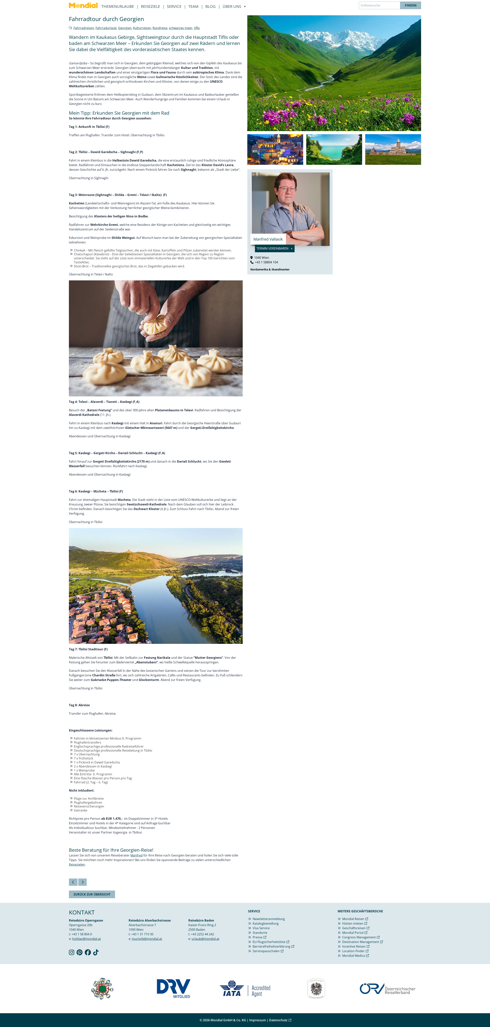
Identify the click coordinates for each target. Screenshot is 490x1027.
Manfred (136, 855)
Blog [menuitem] (211, 6)
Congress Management (359, 937)
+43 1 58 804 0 (82, 934)
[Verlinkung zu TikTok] (96, 953)
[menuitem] (83, 5)
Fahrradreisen (84, 28)
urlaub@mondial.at (205, 939)
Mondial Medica (353, 956)
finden (410, 5)
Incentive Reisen (354, 946)
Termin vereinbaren (272, 248)
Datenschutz (278, 1020)
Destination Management (360, 942)
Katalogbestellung (266, 923)
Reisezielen (77, 864)
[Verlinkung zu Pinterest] (79, 953)
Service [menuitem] (174, 6)
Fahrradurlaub (106, 28)
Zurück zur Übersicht (92, 894)
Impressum (257, 1020)
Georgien (124, 28)
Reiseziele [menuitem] (151, 6)
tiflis (197, 28)
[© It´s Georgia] (275, 149)
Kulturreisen (142, 28)
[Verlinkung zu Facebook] (88, 953)
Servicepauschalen (266, 951)
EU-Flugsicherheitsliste (269, 942)
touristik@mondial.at (147, 939)
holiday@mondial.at (86, 939)
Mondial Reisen (353, 919)
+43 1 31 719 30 (142, 934)
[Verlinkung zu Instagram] (71, 953)
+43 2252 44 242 (202, 934)
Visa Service (261, 928)
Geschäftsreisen (354, 928)
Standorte (260, 933)
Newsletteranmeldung (269, 919)
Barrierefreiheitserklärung (271, 946)
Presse (257, 937)
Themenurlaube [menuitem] (118, 6)
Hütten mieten (352, 923)
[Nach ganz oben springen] (477, 1014)
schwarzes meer (180, 28)
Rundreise (160, 28)
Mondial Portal (352, 933)
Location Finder (353, 951)
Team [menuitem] (193, 6)
